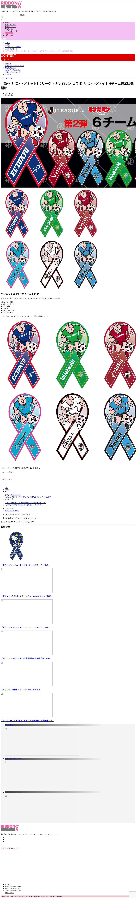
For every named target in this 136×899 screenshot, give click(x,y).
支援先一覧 (9, 29)
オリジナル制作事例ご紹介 (14, 66)
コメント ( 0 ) (9, 508)
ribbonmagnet (15, 495)
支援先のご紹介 (10, 68)
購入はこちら (7, 479)
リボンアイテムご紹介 (13, 70)
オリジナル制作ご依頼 (13, 886)
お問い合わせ (9, 35)
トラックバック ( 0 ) (12, 511)
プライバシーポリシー (13, 891)
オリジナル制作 (10, 25)
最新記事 (8, 64)
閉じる (22, 15)
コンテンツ (9, 33)
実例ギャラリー (10, 27)
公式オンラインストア (13, 72)
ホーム (7, 22)
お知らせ (8, 74)
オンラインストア (11, 31)
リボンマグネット (7, 78)
